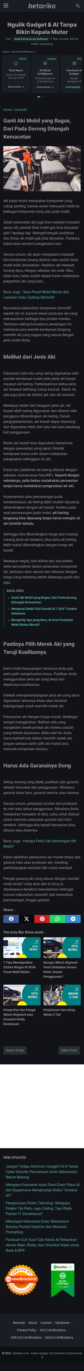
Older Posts (69, 1050)
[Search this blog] (78, 5)
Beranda (19, 1323)
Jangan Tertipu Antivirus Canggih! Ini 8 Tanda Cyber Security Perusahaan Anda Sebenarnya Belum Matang (42, 1171)
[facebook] (11, 919)
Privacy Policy (26, 1330)
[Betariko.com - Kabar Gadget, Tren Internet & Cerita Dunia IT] (42, 6)
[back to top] (75, 1360)
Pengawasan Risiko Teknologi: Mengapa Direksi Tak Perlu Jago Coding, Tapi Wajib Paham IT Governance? (39, 1208)
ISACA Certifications (59, 1337)
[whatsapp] (57, 919)
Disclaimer (62, 1323)
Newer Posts (15, 1050)
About (32, 1323)
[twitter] (26, 919)
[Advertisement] (42, 1106)
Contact (46, 1323)
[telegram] (73, 919)
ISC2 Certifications (53, 1330)
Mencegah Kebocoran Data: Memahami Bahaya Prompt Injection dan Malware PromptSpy (37, 1226)
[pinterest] (42, 919)
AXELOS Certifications (26, 1337)
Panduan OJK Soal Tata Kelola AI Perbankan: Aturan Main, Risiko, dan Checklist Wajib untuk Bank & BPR (42, 1245)
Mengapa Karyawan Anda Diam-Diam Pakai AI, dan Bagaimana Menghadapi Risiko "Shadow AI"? (43, 1190)
